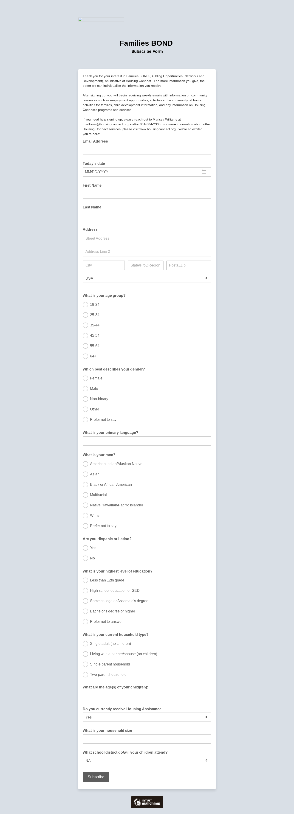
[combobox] (147, 172)
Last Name (92, 207)
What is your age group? (105, 295)
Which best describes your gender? (115, 368)
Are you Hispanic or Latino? (108, 538)
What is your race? (100, 454)
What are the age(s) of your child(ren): (115, 687)
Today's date (95, 163)
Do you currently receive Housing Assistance (122, 709)
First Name (92, 185)
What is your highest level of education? (119, 570)
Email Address (97, 140)
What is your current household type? (117, 634)
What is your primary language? (112, 432)
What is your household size (107, 731)
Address (91, 229)
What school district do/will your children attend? (125, 752)
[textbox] (147, 172)
